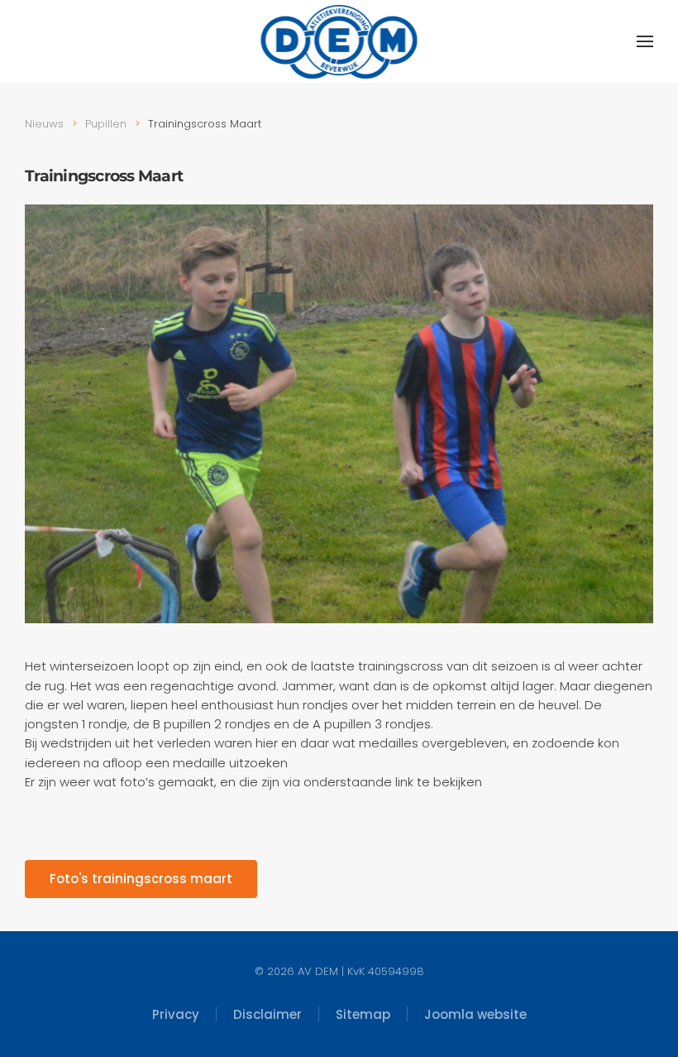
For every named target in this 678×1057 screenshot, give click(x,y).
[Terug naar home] (339, 41)
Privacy (175, 1014)
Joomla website (475, 1014)
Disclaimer (267, 1014)
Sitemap (363, 1014)
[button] (645, 41)
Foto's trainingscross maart (141, 878)
